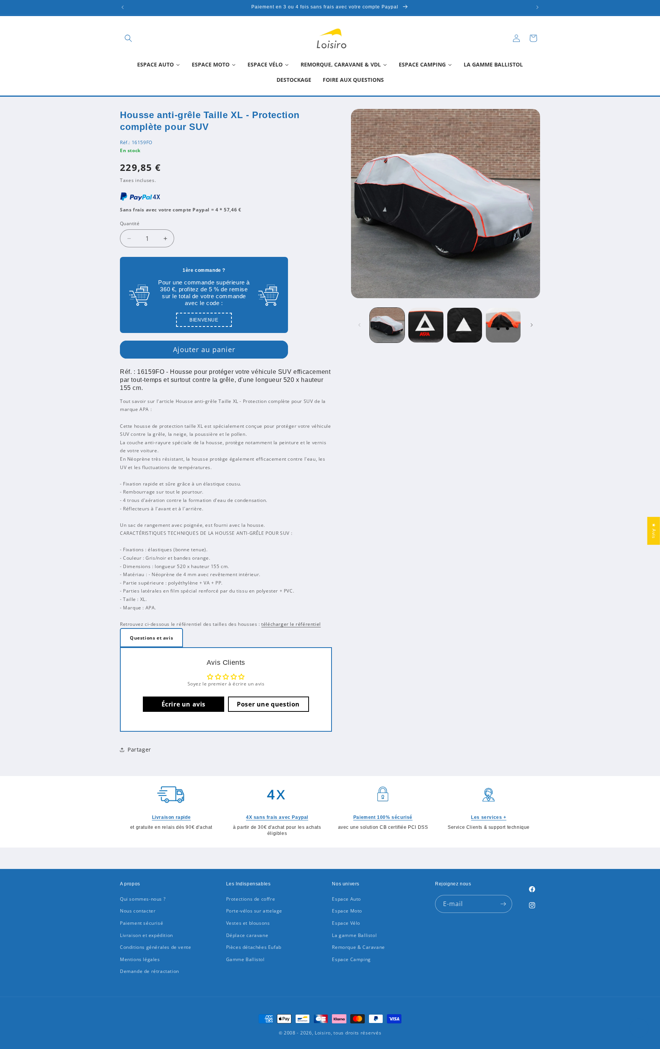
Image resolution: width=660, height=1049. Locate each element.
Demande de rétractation (149, 971)
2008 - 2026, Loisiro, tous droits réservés (331, 1033)
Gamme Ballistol (245, 959)
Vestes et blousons (248, 923)
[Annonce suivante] (537, 7)
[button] (128, 38)
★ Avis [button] (654, 531)
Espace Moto (347, 911)
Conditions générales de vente (155, 947)
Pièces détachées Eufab (253, 947)
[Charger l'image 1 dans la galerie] (387, 325)
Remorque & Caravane (358, 947)
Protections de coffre (250, 899)
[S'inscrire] (503, 904)
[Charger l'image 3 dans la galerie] (464, 325)
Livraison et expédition (146, 935)
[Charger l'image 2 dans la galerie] (425, 325)
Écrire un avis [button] (183, 704)
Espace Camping (351, 959)
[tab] (151, 637)
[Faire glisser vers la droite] (531, 325)
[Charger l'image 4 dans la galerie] (503, 325)
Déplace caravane (247, 935)
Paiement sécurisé (141, 923)
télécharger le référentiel (291, 624)
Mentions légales (140, 959)
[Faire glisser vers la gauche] (359, 325)
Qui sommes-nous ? (142, 899)
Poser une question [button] (268, 704)
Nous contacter (137, 911)
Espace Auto (346, 899)
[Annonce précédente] (122, 7)
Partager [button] (139, 749)
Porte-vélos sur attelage (254, 911)
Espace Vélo (346, 923)
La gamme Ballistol (354, 935)
